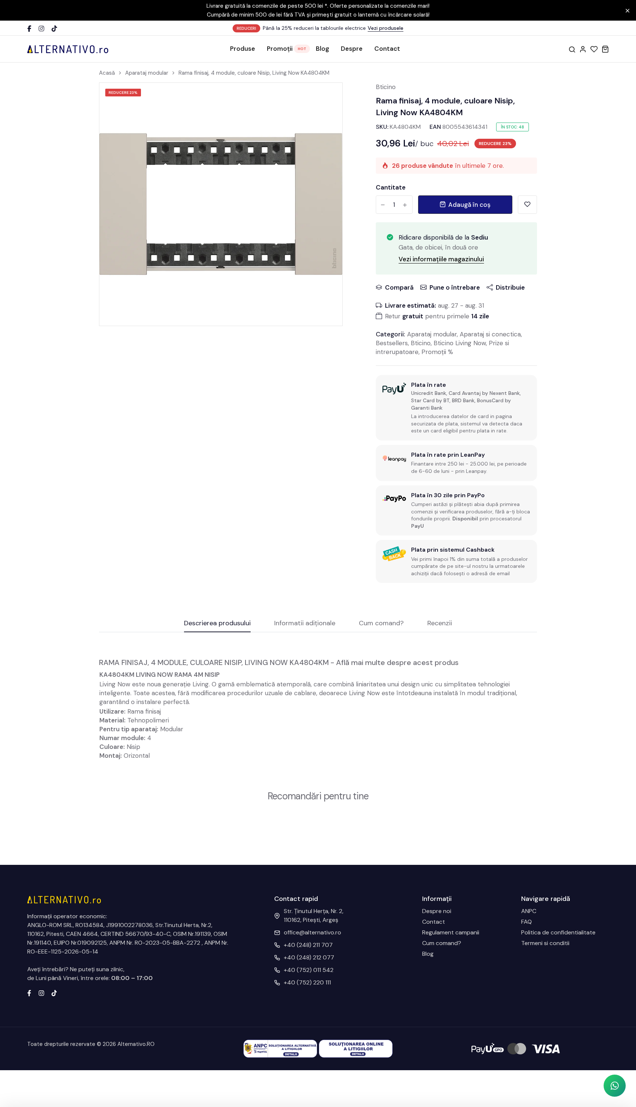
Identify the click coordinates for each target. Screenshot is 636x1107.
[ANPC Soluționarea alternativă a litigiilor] (280, 1048)
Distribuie (510, 287)
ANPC (528, 911)
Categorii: (390, 334)
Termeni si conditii (545, 943)
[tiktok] (54, 992)
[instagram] (41, 992)
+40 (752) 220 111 (307, 982)
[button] (615, 1086)
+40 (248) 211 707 (308, 945)
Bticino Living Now (460, 343)
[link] (327, 97)
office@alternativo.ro (312, 932)
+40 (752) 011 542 (308, 970)
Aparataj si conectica (490, 334)
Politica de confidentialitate (558, 932)
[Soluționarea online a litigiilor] (356, 1048)
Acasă (107, 73)
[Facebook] (29, 28)
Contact (387, 49)
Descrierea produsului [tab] (217, 623)
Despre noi (436, 911)
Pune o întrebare (455, 287)
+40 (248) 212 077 (309, 957)
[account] (583, 49)
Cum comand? (441, 943)
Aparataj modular (146, 73)
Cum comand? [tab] (381, 623)
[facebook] (29, 992)
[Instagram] (41, 28)
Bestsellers (392, 343)
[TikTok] (54, 28)
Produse (242, 49)
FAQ (526, 922)
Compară (399, 287)
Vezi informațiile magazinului (441, 259)
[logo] (67, 49)
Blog (322, 49)
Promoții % (437, 352)
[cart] (605, 49)
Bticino (386, 87)
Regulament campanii (450, 932)
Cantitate (391, 187)
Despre (352, 49)
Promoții (280, 49)
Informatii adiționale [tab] (304, 623)
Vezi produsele (385, 28)
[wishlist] (594, 49)
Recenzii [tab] (439, 623)
